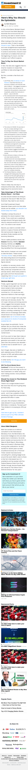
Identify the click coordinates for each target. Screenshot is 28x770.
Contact (10, 755)
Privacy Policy (20, 757)
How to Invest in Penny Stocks (11, 708)
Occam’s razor (6, 45)
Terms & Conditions (14, 760)
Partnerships (16, 755)
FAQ (26, 759)
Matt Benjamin (11, 24)
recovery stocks (7, 255)
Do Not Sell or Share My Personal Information (12, 759)
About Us (4, 755)
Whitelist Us (7, 757)
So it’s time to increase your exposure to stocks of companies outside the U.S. (13, 319)
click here (4, 347)
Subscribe (8, 7)
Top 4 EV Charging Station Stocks (12, 711)
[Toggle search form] (21, 7)
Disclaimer (23, 755)
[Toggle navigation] (25, 7)
